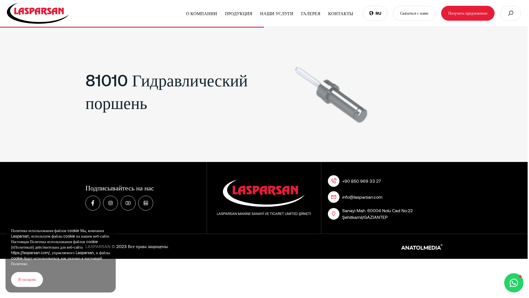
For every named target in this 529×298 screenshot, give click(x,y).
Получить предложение (467, 13)
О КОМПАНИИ (201, 13)
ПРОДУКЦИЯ (238, 13)
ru (378, 13)
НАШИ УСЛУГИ (276, 13)
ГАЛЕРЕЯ (310, 13)
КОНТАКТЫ (340, 13)
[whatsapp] (513, 282)
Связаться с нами (414, 13)
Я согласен (27, 279)
